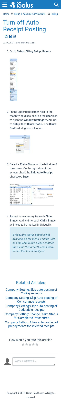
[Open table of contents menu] (6, 4)
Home (6, 14)
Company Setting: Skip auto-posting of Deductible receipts (31, 307)
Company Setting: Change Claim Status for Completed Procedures (31, 316)
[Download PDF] (7, 36)
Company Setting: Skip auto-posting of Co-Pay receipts (31, 291)
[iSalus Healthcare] (21, 3)
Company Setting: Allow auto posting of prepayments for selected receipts (31, 324)
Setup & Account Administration (31, 14)
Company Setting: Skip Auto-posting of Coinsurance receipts (31, 299)
